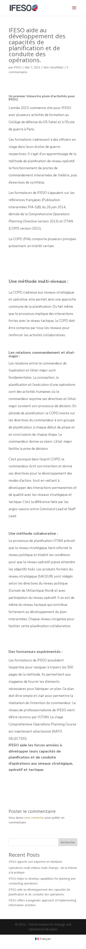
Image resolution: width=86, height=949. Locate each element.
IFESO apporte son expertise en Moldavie (35, 862)
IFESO (17, 67)
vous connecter (34, 817)
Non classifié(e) (53, 67)
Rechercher (68, 842)
